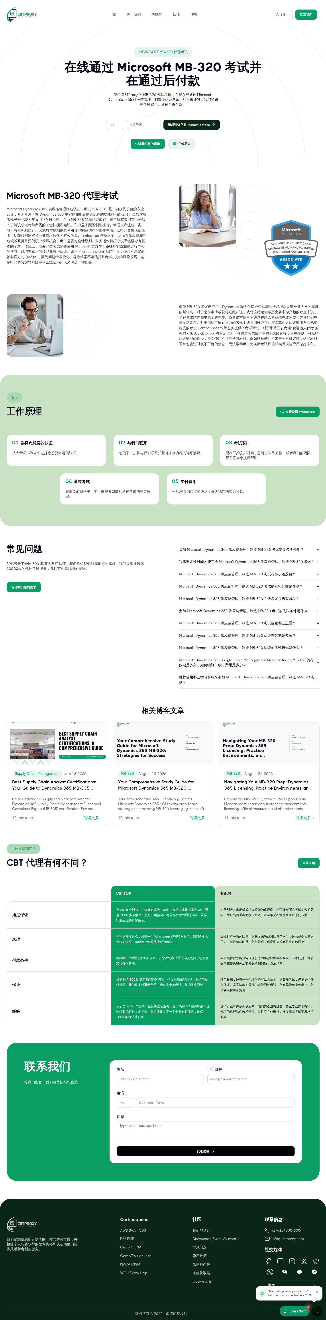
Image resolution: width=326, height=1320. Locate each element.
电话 (120, 1093)
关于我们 (134, 14)
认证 (176, 14)
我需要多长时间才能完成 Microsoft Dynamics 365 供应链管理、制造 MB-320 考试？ (246, 562)
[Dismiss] (317, 1292)
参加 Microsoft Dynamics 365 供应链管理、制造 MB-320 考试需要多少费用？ (241, 549)
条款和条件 (201, 1264)
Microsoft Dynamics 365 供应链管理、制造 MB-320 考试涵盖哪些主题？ (237, 623)
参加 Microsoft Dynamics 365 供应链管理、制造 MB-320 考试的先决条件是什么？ (245, 611)
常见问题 (199, 1247)
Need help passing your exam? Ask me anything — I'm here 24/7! (290, 1293)
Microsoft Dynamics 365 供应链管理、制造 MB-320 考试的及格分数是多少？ (241, 586)
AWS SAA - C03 (133, 1230)
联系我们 (306, 14)
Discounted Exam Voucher (214, 1239)
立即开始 (308, 863)
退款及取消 (201, 1273)
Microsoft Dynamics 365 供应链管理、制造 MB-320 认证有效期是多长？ (237, 635)
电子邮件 (214, 1069)
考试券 (156, 14)
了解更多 (184, 144)
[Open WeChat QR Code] (285, 1272)
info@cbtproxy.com (288, 1239)
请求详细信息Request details (189, 125)
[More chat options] (317, 1311)
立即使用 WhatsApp (300, 411)
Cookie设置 (202, 1281)
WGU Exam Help (133, 1273)
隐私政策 (199, 1256)
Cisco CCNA (130, 1247)
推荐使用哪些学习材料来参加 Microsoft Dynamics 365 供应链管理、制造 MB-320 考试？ (246, 679)
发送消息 (203, 1151)
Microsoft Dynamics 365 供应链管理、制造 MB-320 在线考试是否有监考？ (239, 599)
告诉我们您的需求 (147, 144)
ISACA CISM (130, 1264)
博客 (194, 14)
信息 (120, 1117)
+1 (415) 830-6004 (286, 1230)
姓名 (120, 1069)
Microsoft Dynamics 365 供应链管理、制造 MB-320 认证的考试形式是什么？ (241, 648)
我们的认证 (201, 1230)
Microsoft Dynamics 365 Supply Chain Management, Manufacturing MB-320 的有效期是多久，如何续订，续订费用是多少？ (246, 662)
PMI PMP (127, 1239)
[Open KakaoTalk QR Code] (299, 1272)
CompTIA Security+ (136, 1256)
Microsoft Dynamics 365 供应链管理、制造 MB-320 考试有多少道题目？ (237, 574)
